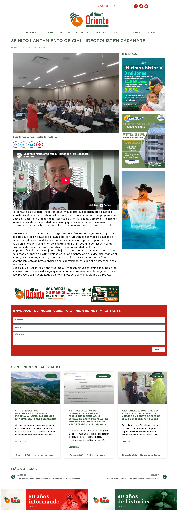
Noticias (65, 33)
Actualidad (83, 33)
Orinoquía (29, 33)
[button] (174, 6)
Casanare (48, 33)
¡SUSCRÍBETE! (106, 6)
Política (101, 33)
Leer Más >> (20, 442)
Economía (134, 33)
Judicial (117, 33)
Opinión (150, 33)
